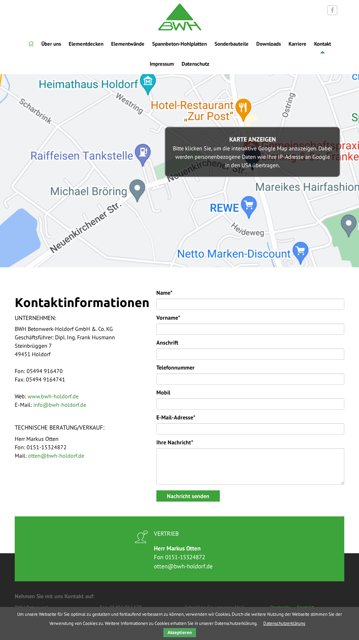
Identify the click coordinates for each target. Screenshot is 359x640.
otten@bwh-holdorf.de (56, 455)
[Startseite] (31, 43)
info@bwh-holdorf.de (59, 404)
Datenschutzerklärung (284, 623)
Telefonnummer (175, 367)
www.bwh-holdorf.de (53, 396)
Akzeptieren (180, 632)
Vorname (168, 317)
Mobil (163, 392)
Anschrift (167, 342)
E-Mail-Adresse (175, 417)
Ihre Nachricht (174, 442)
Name (164, 292)
